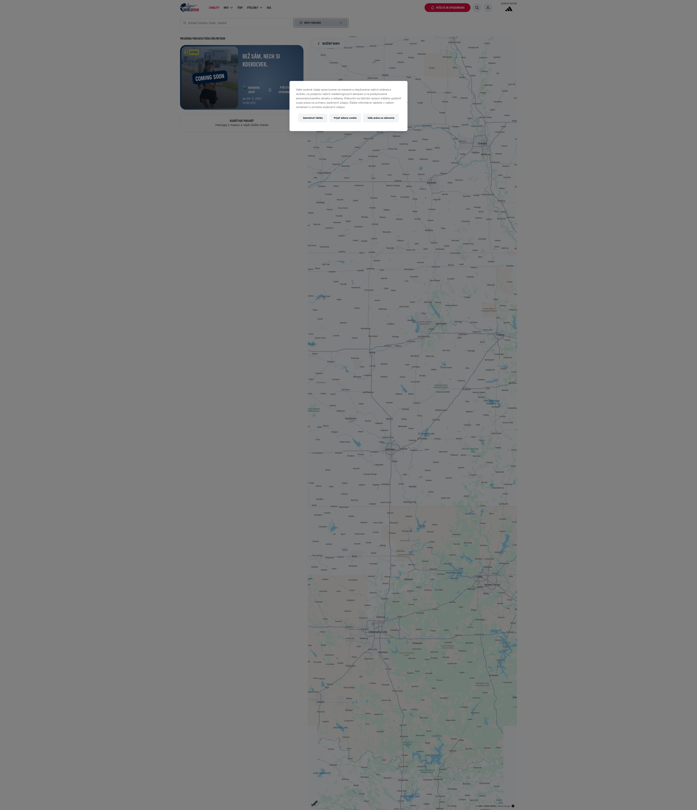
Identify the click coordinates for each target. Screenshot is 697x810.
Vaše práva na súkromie (381, 118)
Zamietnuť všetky (313, 118)
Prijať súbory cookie (345, 118)
